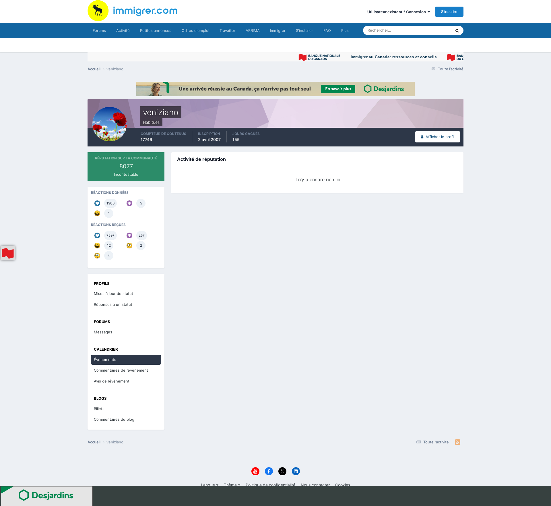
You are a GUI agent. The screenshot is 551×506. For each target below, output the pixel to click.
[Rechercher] (457, 30)
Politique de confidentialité (270, 484)
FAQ (327, 30)
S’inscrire (449, 11)
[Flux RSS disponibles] (457, 442)
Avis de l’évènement (111, 381)
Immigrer (278, 30)
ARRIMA (253, 30)
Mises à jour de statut (426, 30)
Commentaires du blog (114, 419)
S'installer (304, 30)
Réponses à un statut (113, 304)
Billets (99, 408)
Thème (231, 484)
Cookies (342, 484)
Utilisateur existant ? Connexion (397, 11)
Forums (99, 30)
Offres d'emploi (195, 30)
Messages (103, 332)
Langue (208, 484)
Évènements (105, 359)
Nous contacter (315, 484)
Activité (123, 30)
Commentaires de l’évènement (121, 370)
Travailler (227, 30)
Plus (345, 30)
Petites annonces (155, 30)
